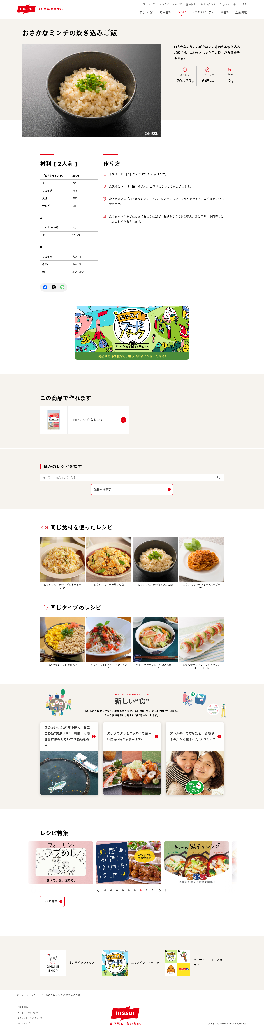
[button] (98, 890)
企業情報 (241, 12)
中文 (235, 4)
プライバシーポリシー (27, 1012)
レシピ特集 (50, 901)
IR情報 (224, 12)
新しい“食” (147, 12)
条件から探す (102, 489)
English (224, 4)
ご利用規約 (22, 1007)
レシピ (181, 12)
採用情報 (191, 4)
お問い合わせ (208, 4)
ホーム (20, 995)
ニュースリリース (145, 4)
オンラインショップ (170, 4)
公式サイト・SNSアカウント (31, 1018)
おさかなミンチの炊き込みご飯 (63, 995)
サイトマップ (23, 1023)
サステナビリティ (203, 12)
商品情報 (165, 12)
